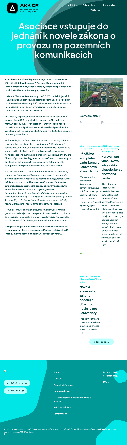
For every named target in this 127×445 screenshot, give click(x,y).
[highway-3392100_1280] (26, 370)
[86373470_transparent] (22, 1)
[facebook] (5, 434)
